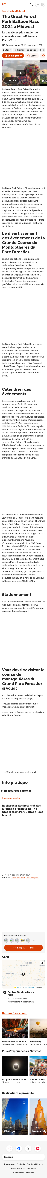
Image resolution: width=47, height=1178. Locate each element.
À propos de (9, 1164)
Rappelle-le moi (25, 948)
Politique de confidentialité (23, 1168)
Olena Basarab (18, 877)
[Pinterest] (37, 1148)
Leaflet (18, 987)
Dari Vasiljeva (32, 877)
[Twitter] (28, 1148)
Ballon (6, 50)
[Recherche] (31, 4)
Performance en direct (25, 50)
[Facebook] (19, 1148)
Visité (34, 56)
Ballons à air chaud (14, 1013)
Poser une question (11, 798)
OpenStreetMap (29, 987)
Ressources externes (17, 790)
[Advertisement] (23, 155)
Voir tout (11, 80)
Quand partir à (13, 11)
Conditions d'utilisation (23, 1173)
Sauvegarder (15, 56)
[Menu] (40, 4)
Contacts (21, 1164)
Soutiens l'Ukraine (35, 1164)
